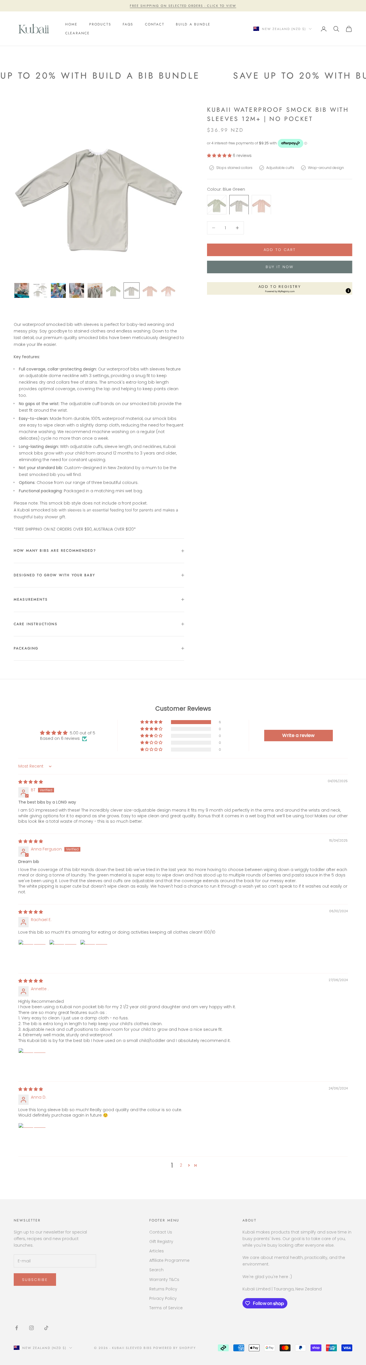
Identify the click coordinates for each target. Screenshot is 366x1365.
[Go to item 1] (22, 290)
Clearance (77, 33)
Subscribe (35, 1279)
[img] (30, 782)
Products (100, 24)
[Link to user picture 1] (32, 953)
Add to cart (280, 249)
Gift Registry (161, 1241)
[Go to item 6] (113, 290)
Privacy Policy (163, 1298)
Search (156, 1270)
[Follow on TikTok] (46, 1328)
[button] (220, 155)
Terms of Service (166, 1308)
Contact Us (160, 1232)
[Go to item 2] (40, 290)
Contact (154, 24)
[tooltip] (348, 290)
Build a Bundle (193, 24)
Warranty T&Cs (164, 1279)
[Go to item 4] (77, 290)
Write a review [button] (298, 735)
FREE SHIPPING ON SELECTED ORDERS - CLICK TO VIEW (183, 5)
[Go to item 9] (168, 290)
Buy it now (279, 267)
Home (71, 24)
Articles (156, 1251)
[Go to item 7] (132, 290)
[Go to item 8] (150, 290)
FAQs (128, 24)
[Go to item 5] (95, 290)
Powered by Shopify (174, 1348)
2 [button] (181, 1165)
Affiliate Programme (169, 1260)
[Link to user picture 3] (94, 953)
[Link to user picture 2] (63, 953)
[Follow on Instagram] (31, 1328)
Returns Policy (163, 1289)
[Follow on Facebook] (16, 1328)
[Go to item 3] (58, 290)
